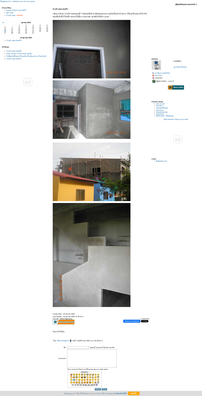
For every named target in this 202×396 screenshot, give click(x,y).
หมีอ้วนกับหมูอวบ (63, 341)
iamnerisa (159, 110)
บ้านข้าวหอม (11, 15)
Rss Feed (158, 75)
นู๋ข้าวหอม (10, 13)
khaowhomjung (161, 112)
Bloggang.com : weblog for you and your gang (17, 1)
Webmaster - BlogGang (164, 116)
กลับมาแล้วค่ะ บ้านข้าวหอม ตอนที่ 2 (19, 54)
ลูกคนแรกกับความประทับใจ (16, 10)
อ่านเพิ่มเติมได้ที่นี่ (119, 393)
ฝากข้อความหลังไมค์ (162, 73)
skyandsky (160, 114)
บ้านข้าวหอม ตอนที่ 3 (14, 40)
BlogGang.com (161, 161)
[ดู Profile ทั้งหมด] (180, 67)
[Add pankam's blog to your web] (176, 119)
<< (3, 22)
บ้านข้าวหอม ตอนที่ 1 (14, 59)
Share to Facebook (132, 321)
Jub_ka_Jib (160, 104)
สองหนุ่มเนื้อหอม (162, 108)
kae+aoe (159, 106)
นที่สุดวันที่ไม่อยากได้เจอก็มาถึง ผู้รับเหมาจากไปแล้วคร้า (26, 56)
